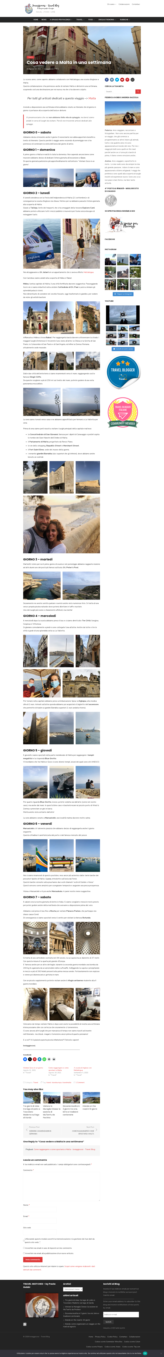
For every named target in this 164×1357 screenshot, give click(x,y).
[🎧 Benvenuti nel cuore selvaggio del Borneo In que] (110, 272)
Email (26, 1216)
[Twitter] (117, 80)
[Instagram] (112, 80)
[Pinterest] (127, 80)
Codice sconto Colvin (132, 1342)
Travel (79, 20)
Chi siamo (111, 4)
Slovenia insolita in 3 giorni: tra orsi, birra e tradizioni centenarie (71, 1110)
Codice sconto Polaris (94, 1347)
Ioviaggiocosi (49, 69)
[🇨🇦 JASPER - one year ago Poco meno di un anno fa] (135, 284)
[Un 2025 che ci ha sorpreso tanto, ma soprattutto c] (122, 259)
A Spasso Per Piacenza (60, 20)
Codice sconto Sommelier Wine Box (108, 1342)
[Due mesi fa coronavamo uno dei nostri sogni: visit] (122, 272)
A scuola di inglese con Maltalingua (83, 1069)
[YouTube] (122, 80)
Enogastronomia (106, 20)
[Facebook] (107, 80)
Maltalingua (89, 272)
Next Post (83, 1130)
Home (35, 20)
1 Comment (80, 1082)
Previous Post (40, 1130)
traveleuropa (57, 1082)
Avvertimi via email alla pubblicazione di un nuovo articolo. (49, 1253)
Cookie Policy (112, 1337)
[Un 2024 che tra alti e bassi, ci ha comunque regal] (110, 284)
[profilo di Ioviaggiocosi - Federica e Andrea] (123, 389)
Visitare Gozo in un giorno (33, 1068)
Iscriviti (108, 1322)
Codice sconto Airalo (112, 1347)
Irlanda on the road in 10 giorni (90, 1107)
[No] (161, 1353)
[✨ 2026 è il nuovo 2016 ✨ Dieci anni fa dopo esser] (110, 259)
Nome (26, 1205)
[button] (35, 178)
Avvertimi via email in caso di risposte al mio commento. (48, 1248)
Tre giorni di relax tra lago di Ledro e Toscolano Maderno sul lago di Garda (31, 1112)
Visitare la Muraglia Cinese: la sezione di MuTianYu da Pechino (51, 1112)
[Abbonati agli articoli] (25, 1325)
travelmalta (66, 1082)
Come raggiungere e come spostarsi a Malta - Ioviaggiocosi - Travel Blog (64, 1149)
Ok (145, 1353)
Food (90, 20)
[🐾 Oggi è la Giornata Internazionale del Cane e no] (135, 259)
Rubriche (124, 20)
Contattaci (136, 4)
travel (48, 1082)
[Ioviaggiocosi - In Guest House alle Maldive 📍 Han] (135, 272)
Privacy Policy (100, 1337)
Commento (28, 1170)
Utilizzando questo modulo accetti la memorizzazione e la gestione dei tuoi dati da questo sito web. (59, 1241)
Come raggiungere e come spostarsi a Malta (59, 1069)
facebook (110, 239)
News (44, 20)
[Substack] (132, 80)
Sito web (27, 1227)
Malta (92, 98)
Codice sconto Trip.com (131, 1347)
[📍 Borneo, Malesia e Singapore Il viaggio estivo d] (122, 284)
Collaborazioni (124, 4)
